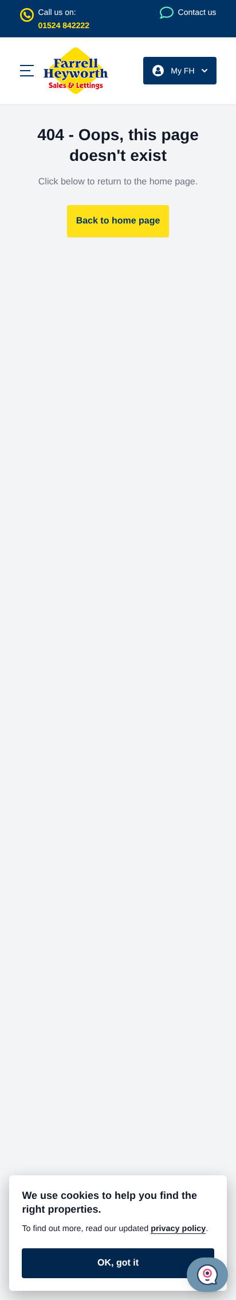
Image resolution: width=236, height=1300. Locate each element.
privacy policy (178, 1228)
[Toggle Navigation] (27, 70)
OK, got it (118, 1263)
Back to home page (118, 221)
